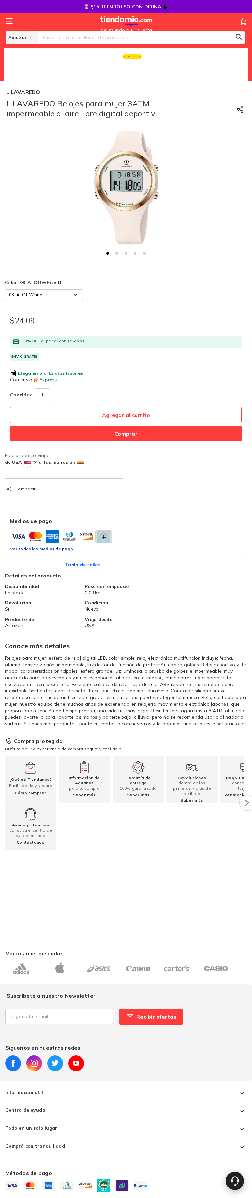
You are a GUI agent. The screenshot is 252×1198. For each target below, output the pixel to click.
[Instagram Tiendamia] (34, 1063)
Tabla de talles (82, 565)
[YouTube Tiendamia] (76, 1063)
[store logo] (126, 30)
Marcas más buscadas (34, 953)
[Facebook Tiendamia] (13, 1063)
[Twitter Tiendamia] (55, 1063)
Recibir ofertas (156, 1016)
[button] (107, 253)
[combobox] (141, 37)
